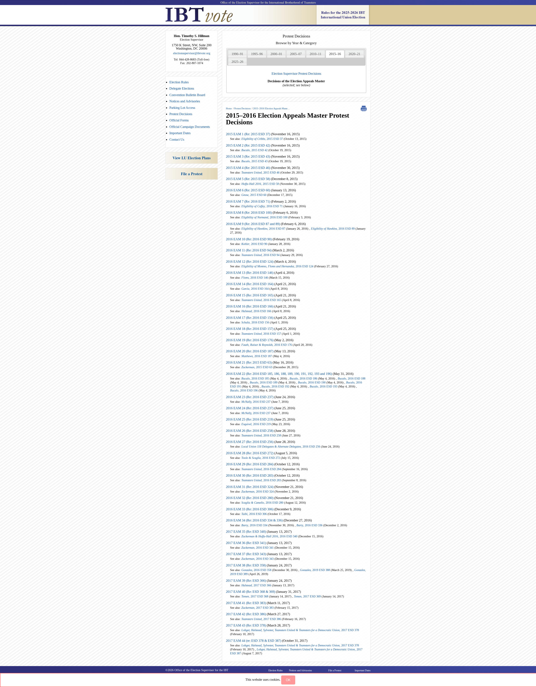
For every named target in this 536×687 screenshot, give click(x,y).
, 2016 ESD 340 (269, 536)
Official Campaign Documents (189, 127)
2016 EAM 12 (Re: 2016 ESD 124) (249, 261)
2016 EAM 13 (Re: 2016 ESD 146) (249, 272)
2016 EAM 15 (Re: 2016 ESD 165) (249, 295)
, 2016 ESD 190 (312, 382)
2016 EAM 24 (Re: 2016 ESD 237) (250, 408)
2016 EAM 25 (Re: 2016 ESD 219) (250, 419)
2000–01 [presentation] (276, 54)
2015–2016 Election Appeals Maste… (271, 108)
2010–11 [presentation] (315, 54)
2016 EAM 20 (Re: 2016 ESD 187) (249, 351)
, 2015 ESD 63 (256, 367)
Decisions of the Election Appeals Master (296, 83)
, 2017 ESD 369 (307, 596)
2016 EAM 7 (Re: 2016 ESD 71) (248, 201)
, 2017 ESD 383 (257, 607)
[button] (288, 679)
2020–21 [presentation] (354, 54)
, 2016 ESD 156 (255, 322)
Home (229, 108)
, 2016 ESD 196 (244, 390)
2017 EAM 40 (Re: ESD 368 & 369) (250, 591)
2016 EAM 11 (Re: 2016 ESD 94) (249, 250)
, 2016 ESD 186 (303, 378)
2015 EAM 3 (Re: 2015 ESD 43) (248, 156)
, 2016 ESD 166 (256, 311)
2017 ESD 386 (261, 619)
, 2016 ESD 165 (261, 300)
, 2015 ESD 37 (262, 138)
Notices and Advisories (184, 101)
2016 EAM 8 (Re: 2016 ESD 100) (249, 212)
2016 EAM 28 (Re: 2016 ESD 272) (249, 453)
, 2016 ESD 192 (275, 386)
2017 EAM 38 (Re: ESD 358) (246, 565)
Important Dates (180, 133)
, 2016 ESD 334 (254, 525)
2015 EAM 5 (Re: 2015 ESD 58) (248, 179)
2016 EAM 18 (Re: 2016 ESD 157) (249, 329)
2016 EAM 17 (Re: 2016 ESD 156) (249, 317)
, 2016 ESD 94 (260, 255)
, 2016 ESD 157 (261, 333)
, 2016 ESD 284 (261, 469)
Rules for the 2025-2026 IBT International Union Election (343, 15)
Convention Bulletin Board (187, 95)
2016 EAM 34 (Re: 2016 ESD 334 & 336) (254, 520)
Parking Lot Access (182, 107)
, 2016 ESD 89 (333, 228)
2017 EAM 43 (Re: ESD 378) (246, 625)
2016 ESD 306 (254, 514)
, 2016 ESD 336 (309, 525)
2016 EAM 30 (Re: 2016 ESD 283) (249, 475)
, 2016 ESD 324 (257, 491)
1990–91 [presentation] (237, 54)
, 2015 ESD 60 (253, 195)
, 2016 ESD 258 (261, 435)
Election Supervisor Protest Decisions (296, 73)
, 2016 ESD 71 (262, 206)
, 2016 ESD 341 (257, 547)
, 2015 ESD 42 (254, 150)
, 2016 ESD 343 (257, 558)
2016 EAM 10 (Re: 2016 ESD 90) (249, 239)
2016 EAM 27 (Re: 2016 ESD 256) (249, 442)
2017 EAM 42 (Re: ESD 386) (246, 614)
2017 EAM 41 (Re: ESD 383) (246, 603)
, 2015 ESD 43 (254, 161)
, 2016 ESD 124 (277, 266)
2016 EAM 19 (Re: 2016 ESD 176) (249, 340)
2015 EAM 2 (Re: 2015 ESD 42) (248, 145)
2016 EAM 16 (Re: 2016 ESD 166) (249, 306)
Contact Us (176, 139)
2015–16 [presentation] (335, 54)
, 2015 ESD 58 (260, 183)
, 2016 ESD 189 (263, 382)
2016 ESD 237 (256, 401)
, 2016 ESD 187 (256, 356)
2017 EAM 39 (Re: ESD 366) (246, 580)
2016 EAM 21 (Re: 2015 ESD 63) (249, 362)
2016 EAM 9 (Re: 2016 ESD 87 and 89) (253, 224)
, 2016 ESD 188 (351, 378)
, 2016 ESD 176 (266, 344)
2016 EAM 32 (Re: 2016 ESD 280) (250, 498)
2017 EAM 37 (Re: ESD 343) (246, 554)
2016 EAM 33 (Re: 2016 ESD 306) (249, 509)
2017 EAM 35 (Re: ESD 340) (246, 531)
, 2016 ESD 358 (256, 570)
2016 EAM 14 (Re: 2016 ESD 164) (249, 284)
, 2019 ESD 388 (315, 570)
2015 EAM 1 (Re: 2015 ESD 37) (248, 134)
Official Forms (179, 120)
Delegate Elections (181, 88)
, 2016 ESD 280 (262, 502)
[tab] (237, 54)
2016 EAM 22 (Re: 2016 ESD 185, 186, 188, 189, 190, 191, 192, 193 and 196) (279, 374)
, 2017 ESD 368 (254, 596)
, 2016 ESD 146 (254, 277)
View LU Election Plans (192, 158)
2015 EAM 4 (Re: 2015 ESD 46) (248, 168)
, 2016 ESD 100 (264, 217)
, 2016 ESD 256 (280, 446)
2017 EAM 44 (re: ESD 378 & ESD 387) (253, 640)
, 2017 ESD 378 (300, 630)
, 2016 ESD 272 (260, 457)
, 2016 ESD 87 (263, 228)
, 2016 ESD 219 (256, 424)
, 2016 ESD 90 (254, 244)
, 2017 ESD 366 (256, 585)
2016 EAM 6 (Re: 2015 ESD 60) (248, 190)
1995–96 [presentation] (257, 54)
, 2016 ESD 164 (255, 288)
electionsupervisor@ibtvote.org (191, 53)
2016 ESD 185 (255, 378)
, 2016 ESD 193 (323, 386)
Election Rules (179, 82)
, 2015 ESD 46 (260, 172)
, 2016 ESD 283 (261, 480)
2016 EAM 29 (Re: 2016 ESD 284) (249, 464)
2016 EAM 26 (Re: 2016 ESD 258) (249, 430)
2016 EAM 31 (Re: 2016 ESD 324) (249, 487)
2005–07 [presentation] (296, 54)
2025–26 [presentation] (237, 61)
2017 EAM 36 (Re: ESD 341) (246, 543)
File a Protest (191, 173)
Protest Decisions (180, 114)
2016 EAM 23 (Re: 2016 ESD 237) (249, 397)
